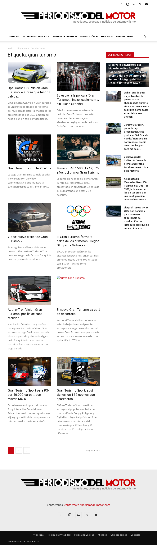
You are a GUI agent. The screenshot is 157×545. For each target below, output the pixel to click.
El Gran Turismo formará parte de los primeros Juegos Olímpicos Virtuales (78, 241)
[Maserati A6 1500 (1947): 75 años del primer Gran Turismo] (78, 149)
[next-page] (26, 450)
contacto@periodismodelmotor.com (87, 505)
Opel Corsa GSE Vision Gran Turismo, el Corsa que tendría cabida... (29, 92)
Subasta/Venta (124, 36)
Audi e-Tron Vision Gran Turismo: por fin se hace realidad (25, 314)
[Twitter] (140, 4)
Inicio (10, 48)
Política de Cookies (84, 534)
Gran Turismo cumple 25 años (29, 168)
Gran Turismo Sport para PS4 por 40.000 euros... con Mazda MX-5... (29, 394)
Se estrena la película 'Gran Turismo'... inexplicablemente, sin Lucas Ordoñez (78, 99)
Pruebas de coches (63, 36)
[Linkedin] (134, 4)
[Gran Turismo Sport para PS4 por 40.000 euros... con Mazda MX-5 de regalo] (29, 371)
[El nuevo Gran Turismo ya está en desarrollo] (78, 290)
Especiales (107, 36)
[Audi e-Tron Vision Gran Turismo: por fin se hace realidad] (29, 290)
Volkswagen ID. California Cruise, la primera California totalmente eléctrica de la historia (136, 164)
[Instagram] (127, 4)
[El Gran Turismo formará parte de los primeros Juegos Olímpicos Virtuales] (78, 217)
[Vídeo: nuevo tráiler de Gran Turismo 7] (29, 217)
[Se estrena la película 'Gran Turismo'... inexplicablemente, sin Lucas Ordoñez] (78, 76)
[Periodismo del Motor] (78, 19)
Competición (87, 36)
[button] (144, 37)
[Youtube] (146, 4)
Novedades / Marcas (35, 36)
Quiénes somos (118, 534)
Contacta (135, 534)
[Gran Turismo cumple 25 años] (29, 149)
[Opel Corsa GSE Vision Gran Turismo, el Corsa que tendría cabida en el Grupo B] (29, 72)
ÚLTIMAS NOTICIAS (119, 54)
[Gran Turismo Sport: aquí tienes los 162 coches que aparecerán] (78, 371)
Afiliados (102, 534)
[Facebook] (121, 4)
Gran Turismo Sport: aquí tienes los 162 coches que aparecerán (76, 394)
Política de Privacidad (59, 534)
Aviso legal (38, 534)
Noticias (14, 36)
